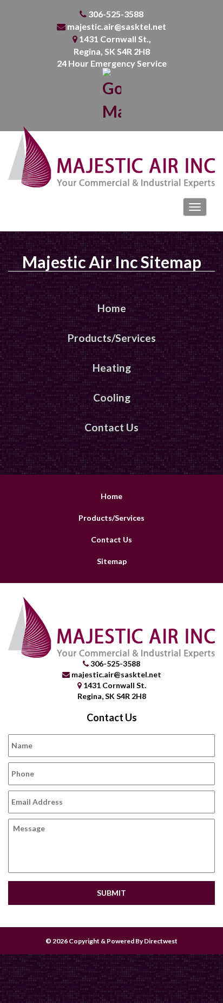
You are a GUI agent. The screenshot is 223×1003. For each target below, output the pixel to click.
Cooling (111, 397)
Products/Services (112, 338)
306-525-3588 (115, 14)
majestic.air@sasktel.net (116, 26)
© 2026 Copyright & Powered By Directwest (111, 941)
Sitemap (112, 561)
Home (111, 308)
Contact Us (111, 427)
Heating (112, 367)
